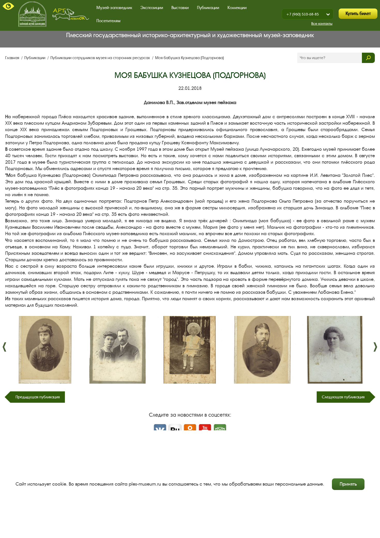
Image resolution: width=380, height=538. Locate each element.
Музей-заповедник (114, 7)
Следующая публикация (343, 397)
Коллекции (237, 7)
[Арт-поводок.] (70, 14)
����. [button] (4, 347)
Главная (12, 58)
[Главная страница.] (32, 14)
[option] (44, 350)
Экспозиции (151, 7)
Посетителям (108, 20)
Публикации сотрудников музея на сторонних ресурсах (100, 58)
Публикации (35, 58)
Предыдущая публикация (38, 397)
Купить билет (358, 13)
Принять (348, 484)
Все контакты (321, 23)
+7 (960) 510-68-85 (302, 14)
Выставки (180, 7)
